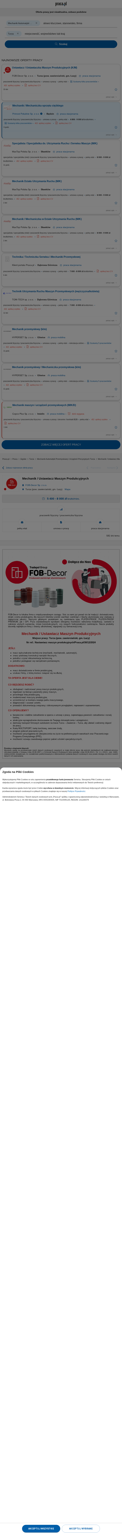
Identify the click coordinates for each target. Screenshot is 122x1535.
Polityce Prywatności (76, 791)
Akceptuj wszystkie (41, 1528)
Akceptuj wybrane (81, 1528)
